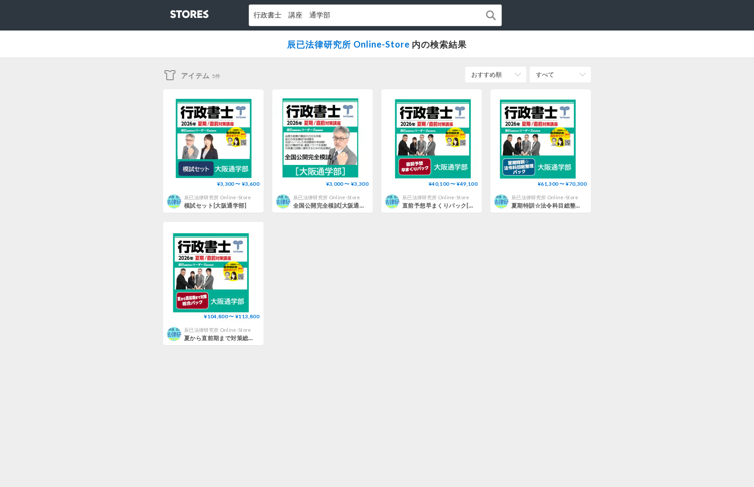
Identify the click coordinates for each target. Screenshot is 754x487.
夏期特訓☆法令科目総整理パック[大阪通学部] (571, 205)
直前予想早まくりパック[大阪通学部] (451, 205)
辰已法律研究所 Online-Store (348, 44)
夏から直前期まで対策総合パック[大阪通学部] (244, 337)
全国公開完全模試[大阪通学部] (333, 205)
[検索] (490, 15)
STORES (175, 11)
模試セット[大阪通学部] (215, 205)
